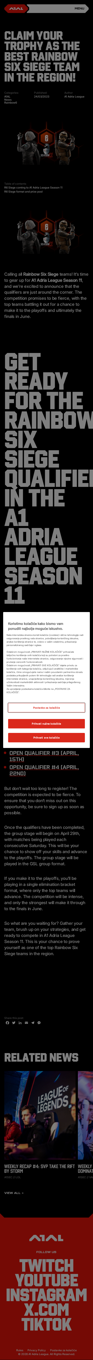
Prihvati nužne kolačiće (46, 724)
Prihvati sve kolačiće (46, 737)
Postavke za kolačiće (46, 708)
